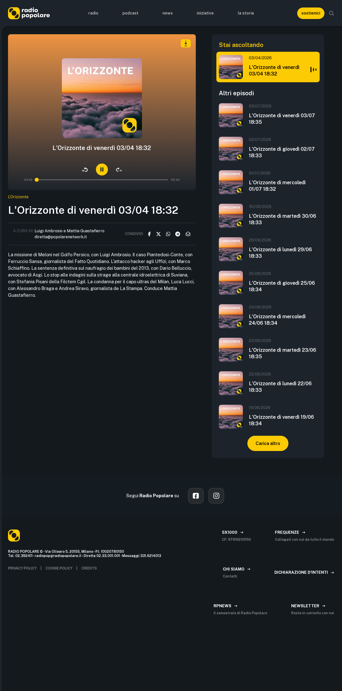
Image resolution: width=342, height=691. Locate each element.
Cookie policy (59, 568)
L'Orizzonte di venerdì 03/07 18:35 (282, 118)
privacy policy (22, 568)
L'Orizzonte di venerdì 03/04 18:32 (274, 70)
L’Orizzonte (18, 196)
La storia (246, 13)
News (167, 13)
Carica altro (268, 443)
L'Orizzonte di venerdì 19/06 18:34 (281, 420)
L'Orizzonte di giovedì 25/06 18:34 (282, 286)
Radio (93, 13)
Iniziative (205, 13)
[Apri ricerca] (331, 13)
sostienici (310, 13)
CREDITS (89, 568)
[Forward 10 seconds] (119, 169)
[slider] (37, 180)
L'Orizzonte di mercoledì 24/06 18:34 (277, 320)
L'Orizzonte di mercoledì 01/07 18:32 (277, 186)
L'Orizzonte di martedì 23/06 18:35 (282, 353)
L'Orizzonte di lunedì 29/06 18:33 (280, 252)
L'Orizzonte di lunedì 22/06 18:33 (280, 386)
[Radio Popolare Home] (29, 13)
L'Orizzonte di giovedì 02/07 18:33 (282, 152)
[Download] (186, 43)
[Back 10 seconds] (85, 169)
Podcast (130, 13)
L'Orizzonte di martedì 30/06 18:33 (282, 219)
